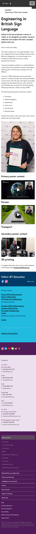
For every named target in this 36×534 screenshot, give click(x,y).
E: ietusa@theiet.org (7, 405)
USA (2, 401)
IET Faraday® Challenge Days (10, 311)
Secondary (8, 10)
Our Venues (4, 409)
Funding (3, 320)
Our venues (5, 461)
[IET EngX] (19, 348)
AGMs (4, 451)
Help (2, 502)
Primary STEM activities (8, 297)
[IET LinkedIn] (6, 348)
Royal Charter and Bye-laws (10, 455)
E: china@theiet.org (7, 380)
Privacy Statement (6, 509)
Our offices (5, 458)
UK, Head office (6, 367)
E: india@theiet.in (6, 388)
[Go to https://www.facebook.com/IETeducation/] (2, 281)
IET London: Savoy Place (8, 412)
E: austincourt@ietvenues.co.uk (10, 424)
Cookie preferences (6, 505)
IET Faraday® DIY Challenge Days (11, 299)
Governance (5, 448)
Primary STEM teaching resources (11, 294)
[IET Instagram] (2, 348)
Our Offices (4, 364)
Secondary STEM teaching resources (12, 306)
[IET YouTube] (9, 349)
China (3, 375)
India (2, 384)
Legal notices (5, 518)
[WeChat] (12, 348)
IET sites (5, 3)
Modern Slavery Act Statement (10, 515)
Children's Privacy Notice (9, 333)
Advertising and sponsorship (10, 467)
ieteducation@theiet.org (21, 267)
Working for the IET (7, 464)
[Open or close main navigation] (32, 3)
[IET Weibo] (16, 348)
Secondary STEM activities (9, 308)
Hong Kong (4, 392)
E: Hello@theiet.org (6, 371)
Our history (5, 442)
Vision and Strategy (7, 445)
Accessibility (5, 512)
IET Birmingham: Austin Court (10, 420)
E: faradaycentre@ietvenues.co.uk (11, 416)
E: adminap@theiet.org (7, 397)
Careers (3, 313)
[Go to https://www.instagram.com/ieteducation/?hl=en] (6, 281)
